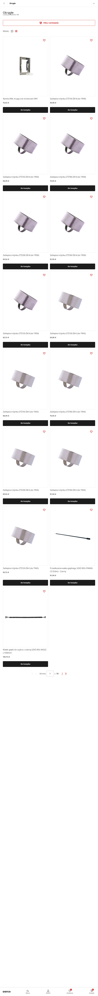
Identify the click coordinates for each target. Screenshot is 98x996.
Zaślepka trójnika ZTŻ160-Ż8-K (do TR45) (68, 490)
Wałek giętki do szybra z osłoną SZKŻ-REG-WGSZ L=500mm (24, 651)
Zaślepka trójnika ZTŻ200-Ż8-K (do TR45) (21, 490)
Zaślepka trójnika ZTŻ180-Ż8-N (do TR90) (68, 177)
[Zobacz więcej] (94, 3)
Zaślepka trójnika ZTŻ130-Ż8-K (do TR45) (68, 333)
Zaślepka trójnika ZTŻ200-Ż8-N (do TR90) (21, 255)
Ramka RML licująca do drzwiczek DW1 (20, 98)
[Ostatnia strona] (66, 674)
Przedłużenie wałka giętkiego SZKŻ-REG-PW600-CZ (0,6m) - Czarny (71, 570)
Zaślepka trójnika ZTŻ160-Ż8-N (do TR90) (68, 255)
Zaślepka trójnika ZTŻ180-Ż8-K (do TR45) (68, 411)
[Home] (7, 992)
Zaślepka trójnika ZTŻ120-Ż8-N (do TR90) (21, 333)
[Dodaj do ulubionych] (44, 40)
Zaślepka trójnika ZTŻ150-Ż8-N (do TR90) (21, 177)
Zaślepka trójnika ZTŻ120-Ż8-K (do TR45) (21, 568)
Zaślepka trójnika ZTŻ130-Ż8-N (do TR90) (68, 98)
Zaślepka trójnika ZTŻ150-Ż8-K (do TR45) (21, 411)
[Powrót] (4, 3)
